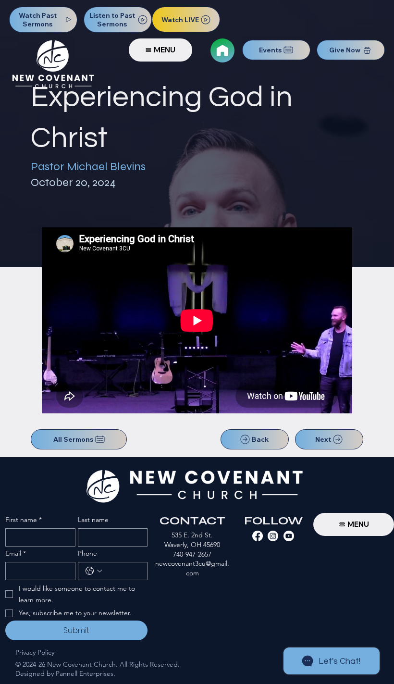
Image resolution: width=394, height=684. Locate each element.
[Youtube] (288, 536)
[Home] (222, 50)
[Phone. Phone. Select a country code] (93, 571)
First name (23, 519)
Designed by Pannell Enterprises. (65, 673)
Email (15, 553)
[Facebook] (257, 536)
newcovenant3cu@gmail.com (192, 568)
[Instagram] (273, 536)
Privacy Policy (34, 652)
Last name (93, 519)
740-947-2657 (192, 554)
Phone (87, 553)
